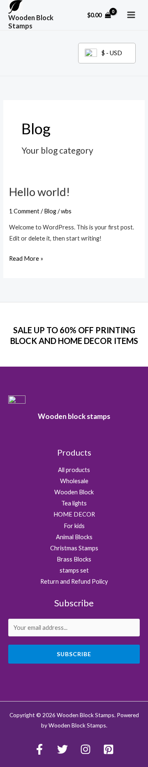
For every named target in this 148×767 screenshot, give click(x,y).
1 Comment (24, 211)
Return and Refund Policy (74, 581)
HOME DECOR (74, 514)
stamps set (74, 570)
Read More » (26, 259)
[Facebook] (39, 749)
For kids (74, 525)
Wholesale (74, 480)
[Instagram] (85, 749)
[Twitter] (62, 749)
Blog (50, 211)
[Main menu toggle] (131, 14)
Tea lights (74, 503)
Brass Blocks (74, 559)
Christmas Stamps (74, 548)
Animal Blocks (74, 536)
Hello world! (39, 192)
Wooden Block (74, 492)
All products (74, 469)
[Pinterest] (108, 749)
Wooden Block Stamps (30, 22)
